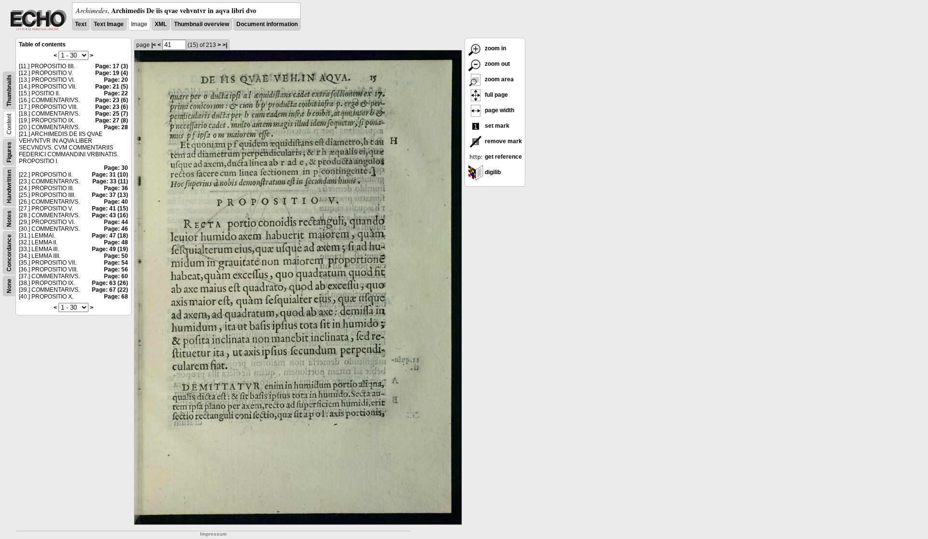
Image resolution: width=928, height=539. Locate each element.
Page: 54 (116, 262)
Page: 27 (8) (111, 120)
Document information (267, 24)
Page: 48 (116, 242)
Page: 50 (116, 256)
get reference (502, 156)
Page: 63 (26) (110, 283)
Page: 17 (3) (111, 66)
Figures (9, 152)
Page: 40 (116, 201)
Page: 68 (116, 296)
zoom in (494, 48)
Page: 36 (116, 188)
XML (161, 24)
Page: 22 (116, 93)
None (9, 286)
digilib (492, 172)
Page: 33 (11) (110, 181)
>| (224, 45)
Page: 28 (116, 127)
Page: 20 (116, 79)
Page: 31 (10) (110, 174)
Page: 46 (116, 228)
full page (495, 94)
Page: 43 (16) (110, 215)
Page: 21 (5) (111, 86)
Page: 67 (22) (110, 289)
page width (498, 110)
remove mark (502, 141)
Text (81, 24)
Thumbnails (9, 90)
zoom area (498, 79)
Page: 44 (116, 222)
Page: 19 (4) (111, 73)
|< (153, 45)
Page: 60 (116, 276)
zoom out (496, 63)
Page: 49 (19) (110, 249)
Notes (9, 218)
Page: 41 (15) (110, 208)
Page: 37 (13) (110, 195)
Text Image (109, 24)
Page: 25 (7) (111, 113)
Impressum (213, 534)
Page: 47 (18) (110, 235)
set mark (496, 125)
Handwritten (9, 186)
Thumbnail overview (201, 24)
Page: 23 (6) (111, 100)
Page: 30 (116, 168)
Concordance (9, 252)
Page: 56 (116, 269)
